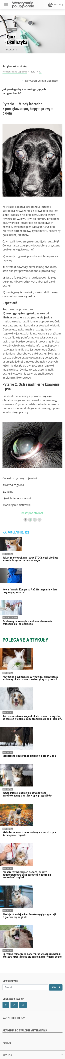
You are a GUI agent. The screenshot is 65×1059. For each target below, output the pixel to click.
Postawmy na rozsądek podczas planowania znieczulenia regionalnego (27, 623)
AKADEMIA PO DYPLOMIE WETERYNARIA (24, 1030)
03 (40, 71)
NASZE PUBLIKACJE (13, 1018)
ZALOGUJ (58, 4)
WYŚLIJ (56, 987)
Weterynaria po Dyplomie (14, 71)
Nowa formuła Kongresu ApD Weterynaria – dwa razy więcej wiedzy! (29, 591)
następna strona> (32, 513)
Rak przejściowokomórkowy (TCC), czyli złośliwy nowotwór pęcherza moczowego (30, 559)
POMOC (6, 1042)
